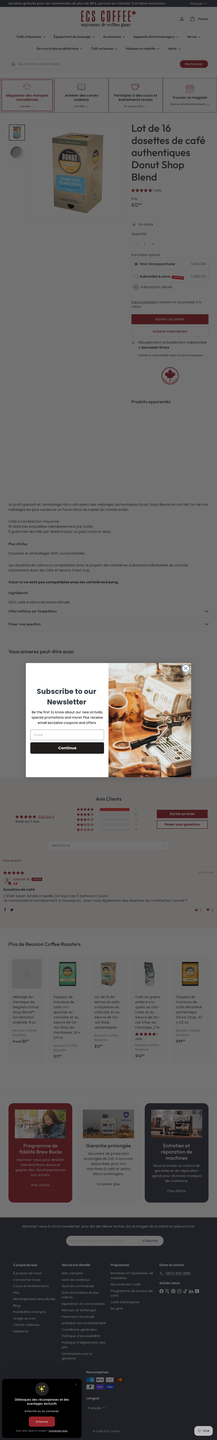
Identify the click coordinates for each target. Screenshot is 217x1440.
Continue (67, 748)
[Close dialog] (185, 668)
